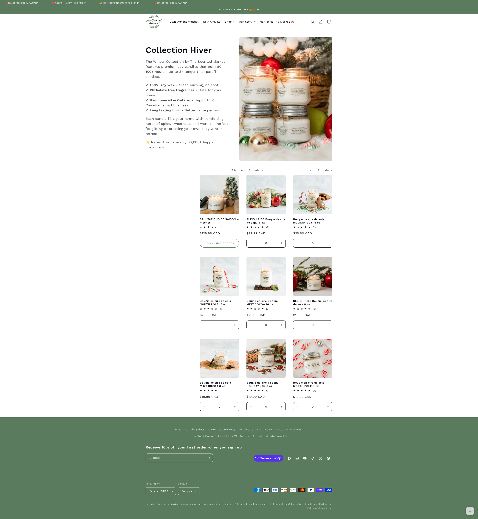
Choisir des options (219, 243)
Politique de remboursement (251, 504)
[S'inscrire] (208, 458)
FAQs (177, 429)
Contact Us (265, 429)
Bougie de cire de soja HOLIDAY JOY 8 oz (262, 384)
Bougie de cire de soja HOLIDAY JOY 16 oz (309, 221)
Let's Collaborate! (288, 429)
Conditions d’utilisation (318, 504)
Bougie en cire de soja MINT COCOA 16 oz (262, 302)
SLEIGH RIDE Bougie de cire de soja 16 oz (265, 221)
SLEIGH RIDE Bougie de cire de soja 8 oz (312, 302)
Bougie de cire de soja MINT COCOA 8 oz (215, 384)
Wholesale (246, 429)
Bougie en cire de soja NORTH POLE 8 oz (309, 384)
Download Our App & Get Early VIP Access (220, 435)
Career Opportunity (221, 429)
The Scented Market (167, 504)
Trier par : (238, 170)
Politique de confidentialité (286, 504)
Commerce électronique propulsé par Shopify (205, 504)
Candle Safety (195, 429)
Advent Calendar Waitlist (270, 435)
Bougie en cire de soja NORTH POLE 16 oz (215, 302)
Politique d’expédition (319, 508)
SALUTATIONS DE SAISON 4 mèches (219, 221)
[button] (230, 22)
